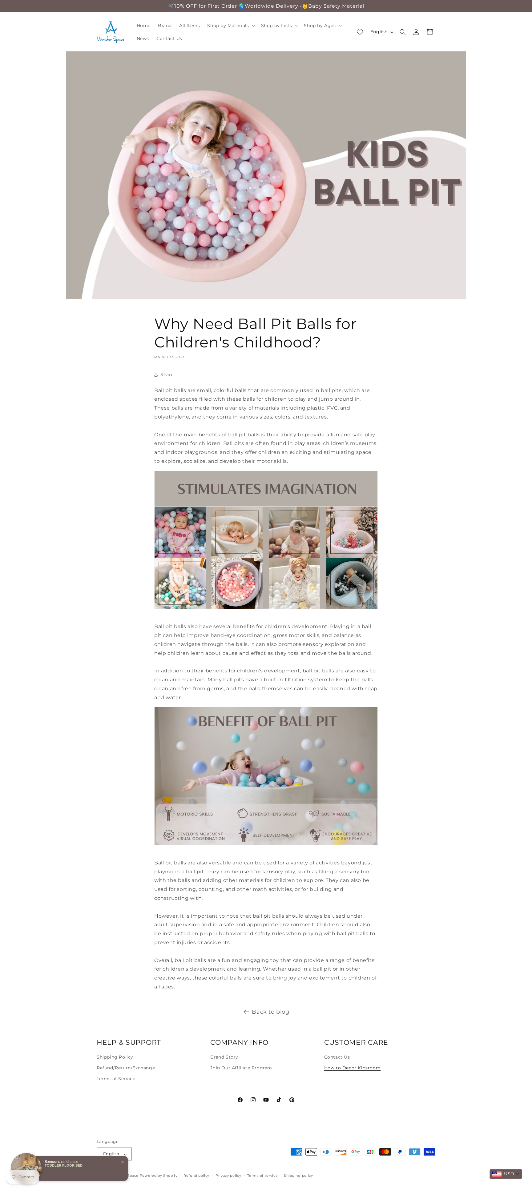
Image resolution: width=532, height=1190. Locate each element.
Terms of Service (116, 1078)
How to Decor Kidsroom (352, 1068)
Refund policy (196, 1175)
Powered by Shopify (159, 1176)
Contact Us (337, 1057)
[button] (230, 25)
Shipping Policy (115, 1057)
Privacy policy (228, 1175)
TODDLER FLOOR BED (64, 1165)
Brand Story (224, 1057)
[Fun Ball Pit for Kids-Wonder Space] (266, 609)
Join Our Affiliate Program (241, 1068)
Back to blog (270, 1011)
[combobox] (506, 1174)
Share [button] (167, 374)
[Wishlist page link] (360, 32)
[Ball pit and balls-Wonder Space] (266, 845)
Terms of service (262, 1175)
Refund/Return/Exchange (126, 1068)
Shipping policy (298, 1175)
